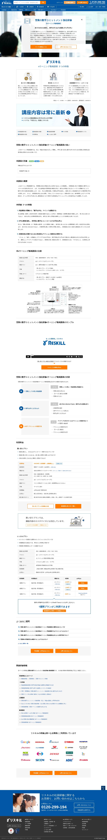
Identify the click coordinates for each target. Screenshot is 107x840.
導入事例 (82, 7)
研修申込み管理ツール (68, 823)
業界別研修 (27, 827)
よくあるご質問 (52, 134)
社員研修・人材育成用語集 (69, 827)
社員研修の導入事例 (48, 831)
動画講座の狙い (23, 131)
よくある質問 (90, 7)
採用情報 (84, 825)
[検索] (43, 2)
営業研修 (31, 678)
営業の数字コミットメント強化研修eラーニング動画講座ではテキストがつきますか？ (44, 631)
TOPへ (103, 787)
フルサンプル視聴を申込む (54, 367)
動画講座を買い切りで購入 (68, 506)
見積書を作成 (59, 463)
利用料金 (35, 134)
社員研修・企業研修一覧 (49, 821)
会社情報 (84, 823)
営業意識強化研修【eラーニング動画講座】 (32, 716)
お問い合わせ (83, 2)
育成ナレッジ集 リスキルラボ (69, 825)
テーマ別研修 (28, 823)
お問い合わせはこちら (66, 47)
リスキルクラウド (67, 821)
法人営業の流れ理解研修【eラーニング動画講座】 (34, 719)
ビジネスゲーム (47, 827)
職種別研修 (24, 678)
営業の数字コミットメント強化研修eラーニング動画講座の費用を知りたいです (42, 627)
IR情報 (83, 827)
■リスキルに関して (86, 819)
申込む (83, 583)
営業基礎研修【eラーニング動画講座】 (31, 722)
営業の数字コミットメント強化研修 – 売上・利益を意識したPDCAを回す (40, 700)
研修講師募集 (85, 821)
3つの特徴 (65, 131)
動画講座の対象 (37, 131)
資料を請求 (70, 2)
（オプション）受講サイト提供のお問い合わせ (61, 470)
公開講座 (31, 7)
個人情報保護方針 (15, 838)
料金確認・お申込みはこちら (42, 651)
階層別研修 (27, 821)
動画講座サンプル (81, 131)
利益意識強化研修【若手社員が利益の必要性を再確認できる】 (37, 685)
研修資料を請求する (84, 810)
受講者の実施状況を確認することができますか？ (34, 639)
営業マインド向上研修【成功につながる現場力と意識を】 (36, 694)
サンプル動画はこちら (41, 47)
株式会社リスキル (6, 838)
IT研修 (26, 829)
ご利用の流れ (53, 467)
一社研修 (21, 7)
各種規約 (39, 838)
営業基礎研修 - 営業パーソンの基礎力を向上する (34, 706)
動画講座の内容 (23, 134)
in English (52, 7)
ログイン (59, 2)
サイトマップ (85, 829)
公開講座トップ (47, 823)
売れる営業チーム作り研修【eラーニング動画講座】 (35, 713)
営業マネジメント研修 (41, 678)
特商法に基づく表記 (24, 838)
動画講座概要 (51, 131)
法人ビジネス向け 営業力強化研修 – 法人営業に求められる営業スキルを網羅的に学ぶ (43, 703)
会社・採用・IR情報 (100, 7)
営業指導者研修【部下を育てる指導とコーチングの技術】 (36, 688)
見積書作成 (68, 584)
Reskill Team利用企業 (83, 593)
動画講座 (41, 7)
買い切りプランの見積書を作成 (40, 506)
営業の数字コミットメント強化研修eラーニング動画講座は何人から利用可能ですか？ (44, 635)
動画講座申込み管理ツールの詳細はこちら (54, 611)
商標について (33, 838)
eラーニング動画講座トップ (50, 825)
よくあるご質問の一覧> (23, 643)
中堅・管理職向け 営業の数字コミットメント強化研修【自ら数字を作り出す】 (42, 691)
